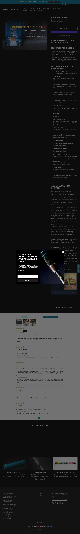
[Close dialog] (63, 252)
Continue (28, 280)
